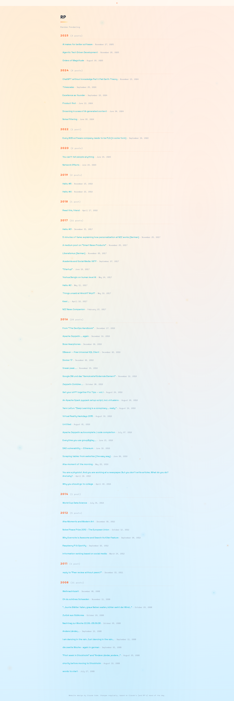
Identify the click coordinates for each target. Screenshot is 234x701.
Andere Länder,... (71, 631)
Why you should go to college (78, 484)
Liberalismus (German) (74, 253)
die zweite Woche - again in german (81, 647)
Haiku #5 (67, 183)
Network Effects (71, 164)
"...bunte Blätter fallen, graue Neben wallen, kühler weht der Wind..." (97, 607)
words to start (70, 671)
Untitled (67, 424)
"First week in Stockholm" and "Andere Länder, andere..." (92, 655)
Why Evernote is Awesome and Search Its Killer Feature (90, 537)
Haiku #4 (67, 191)
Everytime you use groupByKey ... (79, 440)
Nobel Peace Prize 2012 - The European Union (86, 529)
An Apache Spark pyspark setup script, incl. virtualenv (91, 400)
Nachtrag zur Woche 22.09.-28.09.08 (82, 623)
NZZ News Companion (74, 309)
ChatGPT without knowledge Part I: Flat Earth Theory (90, 79)
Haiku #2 (67, 285)
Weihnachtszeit (71, 591)
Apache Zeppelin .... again (76, 336)
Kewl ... (66, 301)
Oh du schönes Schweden (76, 599)
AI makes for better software (77, 44)
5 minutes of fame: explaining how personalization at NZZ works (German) (101, 237)
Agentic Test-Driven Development (80, 52)
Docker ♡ (67, 360)
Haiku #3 (67, 229)
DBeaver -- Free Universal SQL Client (81, 352)
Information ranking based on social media (85, 553)
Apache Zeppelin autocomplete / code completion (89, 432)
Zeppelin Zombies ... (73, 384)
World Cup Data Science (75, 502)
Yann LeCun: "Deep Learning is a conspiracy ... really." (90, 408)
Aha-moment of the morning (78, 464)
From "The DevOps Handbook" (78, 328)
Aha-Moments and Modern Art (78, 521)
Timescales (68, 87)
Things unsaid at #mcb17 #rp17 (79, 293)
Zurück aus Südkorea (73, 615)
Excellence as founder (74, 95)
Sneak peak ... (70, 368)
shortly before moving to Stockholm (82, 663)
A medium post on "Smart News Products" (84, 245)
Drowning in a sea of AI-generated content (85, 111)
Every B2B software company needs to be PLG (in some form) (94, 138)
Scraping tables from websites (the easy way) (87, 456)
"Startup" (68, 269)
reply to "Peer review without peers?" (82, 572)
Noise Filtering (70, 119)
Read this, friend (71, 210)
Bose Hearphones (72, 344)
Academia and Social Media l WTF (80, 261)
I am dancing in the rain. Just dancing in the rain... (88, 639)
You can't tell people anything (78, 156)
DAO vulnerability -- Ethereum (78, 448)
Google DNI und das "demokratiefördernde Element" (89, 376)
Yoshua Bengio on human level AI (79, 277)
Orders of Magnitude (73, 60)
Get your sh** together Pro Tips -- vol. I (83, 392)
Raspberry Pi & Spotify (74, 545)
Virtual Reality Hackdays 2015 (78, 416)
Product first (69, 103)
